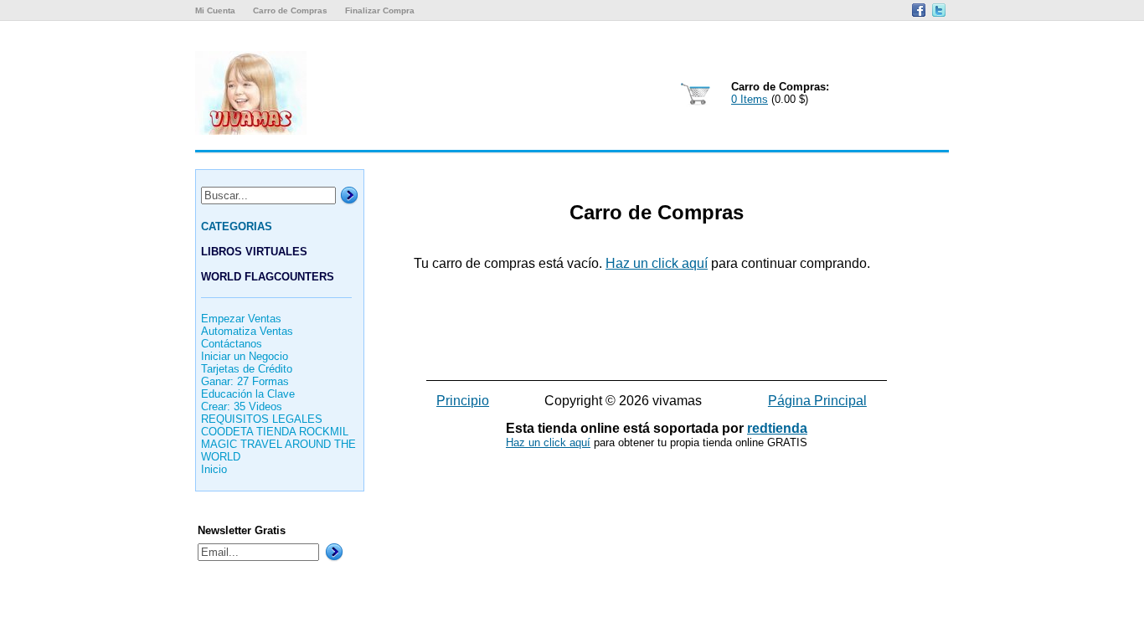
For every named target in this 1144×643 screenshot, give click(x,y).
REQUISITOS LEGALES (261, 419)
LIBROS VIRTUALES (254, 251)
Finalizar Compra (380, 10)
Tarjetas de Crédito (246, 369)
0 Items (749, 99)
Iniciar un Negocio (244, 356)
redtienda (777, 428)
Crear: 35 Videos (241, 406)
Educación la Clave (248, 394)
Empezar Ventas (241, 318)
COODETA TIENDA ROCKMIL (274, 431)
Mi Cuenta (215, 10)
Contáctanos (231, 343)
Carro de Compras (290, 10)
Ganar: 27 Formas (245, 381)
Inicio (214, 469)
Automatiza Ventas (247, 331)
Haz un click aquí (656, 263)
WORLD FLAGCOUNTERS (267, 276)
